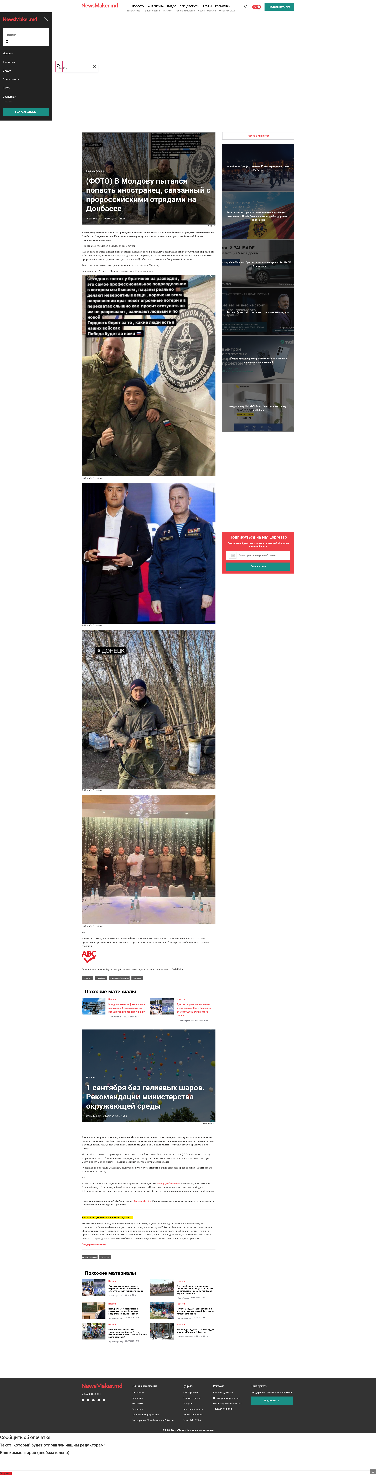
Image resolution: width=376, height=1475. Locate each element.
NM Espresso (133, 10)
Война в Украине (95, 171)
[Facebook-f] (83, 1400)
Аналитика (156, 6)
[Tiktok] (99, 1400)
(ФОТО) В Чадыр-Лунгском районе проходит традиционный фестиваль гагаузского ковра (195, 1311)
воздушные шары (89, 1257)
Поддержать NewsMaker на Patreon (153, 1420)
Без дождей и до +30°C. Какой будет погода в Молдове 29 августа (195, 1330)
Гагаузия (167, 10)
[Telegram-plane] (104, 1400)
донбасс (101, 978)
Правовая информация (145, 1414)
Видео (171, 6)
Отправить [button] (6, 1473)
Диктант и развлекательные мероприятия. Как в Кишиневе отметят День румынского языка (125, 1288)
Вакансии (137, 1409)
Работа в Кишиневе (258, 135)
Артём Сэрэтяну (116, 1318)
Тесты (207, 6)
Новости (138, 6)
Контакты (137, 1403)
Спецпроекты (189, 6)
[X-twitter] (88, 1400)
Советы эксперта (207, 10)
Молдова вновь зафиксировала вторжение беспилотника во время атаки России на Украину (126, 1008)
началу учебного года (168, 1183)
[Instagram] (93, 1400)
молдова (137, 978)
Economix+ (222, 6)
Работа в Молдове (185, 10)
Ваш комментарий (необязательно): (35, 1453)
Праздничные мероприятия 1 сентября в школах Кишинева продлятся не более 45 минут (123, 1311)
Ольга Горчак (93, 218)
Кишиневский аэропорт (119, 978)
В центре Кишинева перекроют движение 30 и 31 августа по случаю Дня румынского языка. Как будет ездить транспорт (195, 1290)
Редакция (137, 1398)
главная (87, 978)
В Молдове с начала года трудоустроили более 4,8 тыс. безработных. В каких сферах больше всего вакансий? (127, 1333)
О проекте (138, 1392)
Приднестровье (152, 10)
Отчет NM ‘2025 (227, 10)
